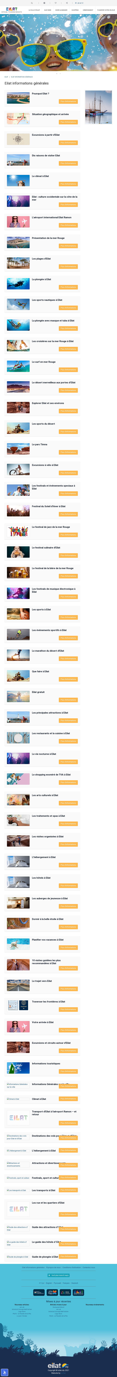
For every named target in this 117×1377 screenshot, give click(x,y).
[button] (4, 1372)
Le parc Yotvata (22, 1316)
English (49, 1283)
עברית (41, 1283)
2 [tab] (60, 74)
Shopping (75, 10)
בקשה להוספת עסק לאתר (60, 1275)
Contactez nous (89, 1267)
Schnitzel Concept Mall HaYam (22, 1309)
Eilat (6, 77)
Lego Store (21, 1311)
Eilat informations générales (22, 77)
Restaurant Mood (58, 1307)
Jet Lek (22, 1307)
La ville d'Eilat (34, 10)
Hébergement (88, 10)
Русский (57, 1283)
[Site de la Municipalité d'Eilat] (52, 1292)
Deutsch (74, 1283)
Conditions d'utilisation (71, 1267)
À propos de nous (53, 1267)
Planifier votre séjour (106, 10)
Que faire (47, 10)
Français (66, 1283)
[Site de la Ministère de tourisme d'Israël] (65, 1292)
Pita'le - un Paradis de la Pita (22, 1314)
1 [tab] (57, 74)
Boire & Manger (61, 10)
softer (63, 1373)
